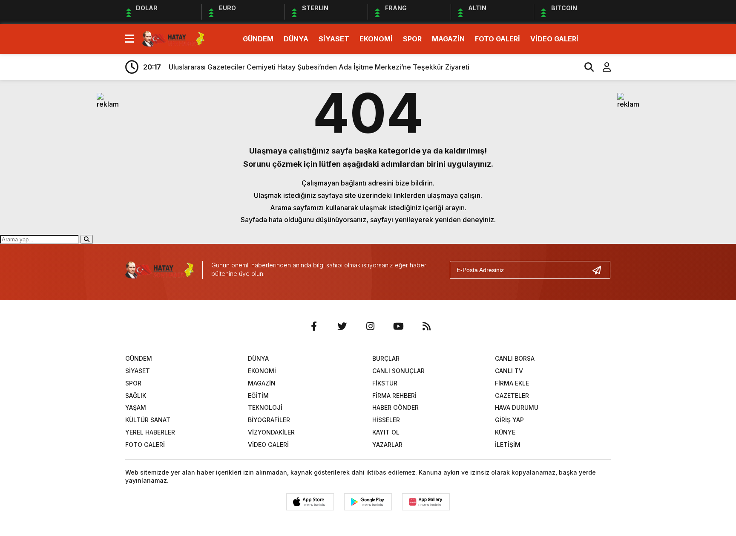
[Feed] (426, 326)
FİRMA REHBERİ (394, 395)
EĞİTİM (258, 395)
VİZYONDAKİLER (271, 432)
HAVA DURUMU (516, 407)
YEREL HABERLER (150, 432)
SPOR (412, 39)
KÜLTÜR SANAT (147, 419)
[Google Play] (368, 501)
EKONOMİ (376, 39)
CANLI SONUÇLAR (398, 370)
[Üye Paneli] (602, 67)
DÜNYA (296, 39)
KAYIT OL (386, 432)
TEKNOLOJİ (265, 407)
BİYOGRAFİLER (269, 419)
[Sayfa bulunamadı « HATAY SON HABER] (173, 38)
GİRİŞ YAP (509, 419)
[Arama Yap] (585, 67)
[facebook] (314, 326)
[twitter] (342, 326)
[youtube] (398, 326)
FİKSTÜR (384, 383)
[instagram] (370, 326)
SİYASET (334, 39)
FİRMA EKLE (512, 383)
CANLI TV (509, 370)
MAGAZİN (448, 39)
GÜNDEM (258, 39)
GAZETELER (512, 395)
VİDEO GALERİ (554, 39)
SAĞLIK (135, 395)
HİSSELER (386, 419)
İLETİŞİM (507, 444)
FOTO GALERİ (497, 39)
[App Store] (310, 501)
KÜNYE (505, 432)
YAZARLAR (387, 444)
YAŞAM (135, 407)
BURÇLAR (386, 358)
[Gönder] (600, 270)
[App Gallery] (426, 501)
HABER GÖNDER (395, 407)
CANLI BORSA (515, 358)
